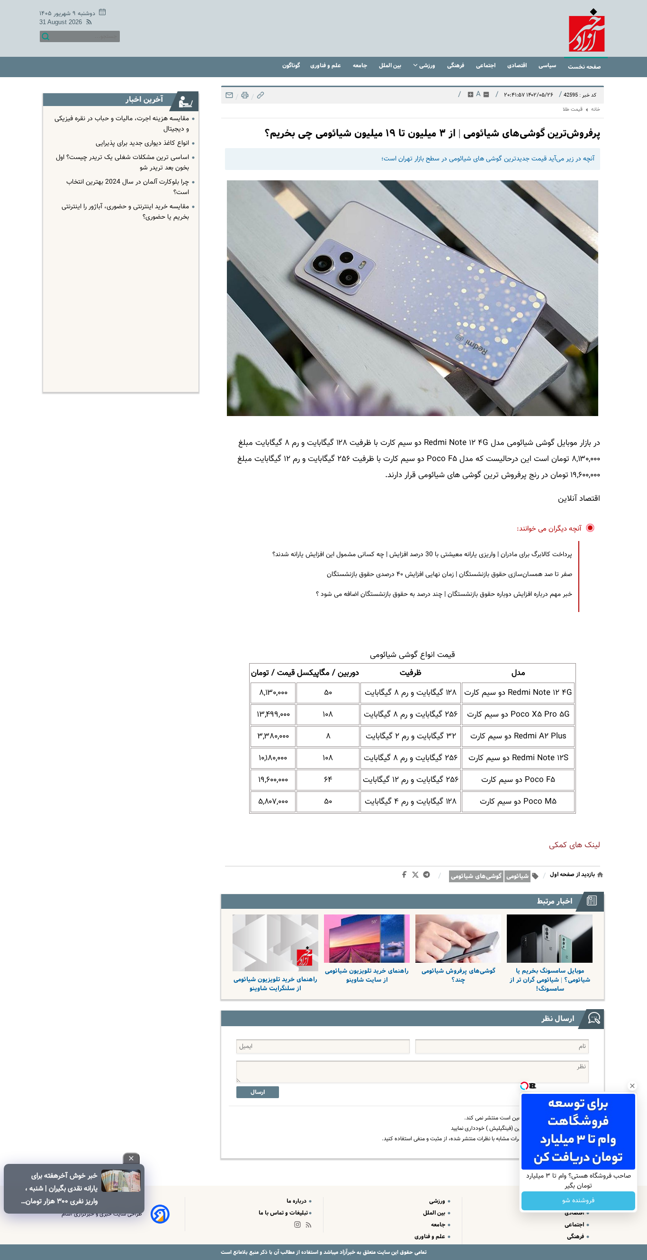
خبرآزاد (346, 1252)
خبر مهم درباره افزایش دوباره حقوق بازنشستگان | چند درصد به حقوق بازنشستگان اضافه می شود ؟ (444, 594)
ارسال (258, 1092)
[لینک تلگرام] (428, 876)
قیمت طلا (573, 110)
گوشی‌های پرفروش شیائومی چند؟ (458, 976)
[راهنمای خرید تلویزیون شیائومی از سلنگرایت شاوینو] (275, 942)
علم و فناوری (326, 66)
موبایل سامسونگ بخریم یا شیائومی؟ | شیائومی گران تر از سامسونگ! (550, 980)
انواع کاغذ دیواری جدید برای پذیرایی (142, 143)
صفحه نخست (584, 67)
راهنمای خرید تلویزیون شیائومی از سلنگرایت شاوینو (275, 984)
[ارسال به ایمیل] (229, 98)
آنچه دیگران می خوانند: (549, 529)
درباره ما (297, 1201)
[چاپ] (244, 98)
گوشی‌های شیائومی (476, 876)
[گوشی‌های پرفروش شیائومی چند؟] (458, 938)
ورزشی (427, 66)
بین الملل (391, 66)
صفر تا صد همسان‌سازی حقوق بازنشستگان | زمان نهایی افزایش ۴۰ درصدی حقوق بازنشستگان (449, 574)
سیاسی (548, 66)
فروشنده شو (578, 1201)
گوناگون (291, 66)
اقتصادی (517, 66)
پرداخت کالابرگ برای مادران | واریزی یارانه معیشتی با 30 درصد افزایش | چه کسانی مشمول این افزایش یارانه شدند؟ (422, 555)
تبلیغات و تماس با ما (283, 1213)
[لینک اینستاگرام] (299, 1227)
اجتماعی (486, 66)
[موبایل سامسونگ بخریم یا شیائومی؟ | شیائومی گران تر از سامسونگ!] (550, 938)
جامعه (360, 66)
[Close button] (632, 1086)
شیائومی (517, 876)
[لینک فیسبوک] (406, 876)
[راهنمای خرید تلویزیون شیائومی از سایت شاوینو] (367, 938)
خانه (595, 110)
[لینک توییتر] (417, 876)
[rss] (87, 23)
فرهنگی (456, 66)
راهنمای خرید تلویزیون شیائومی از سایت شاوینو (367, 976)
